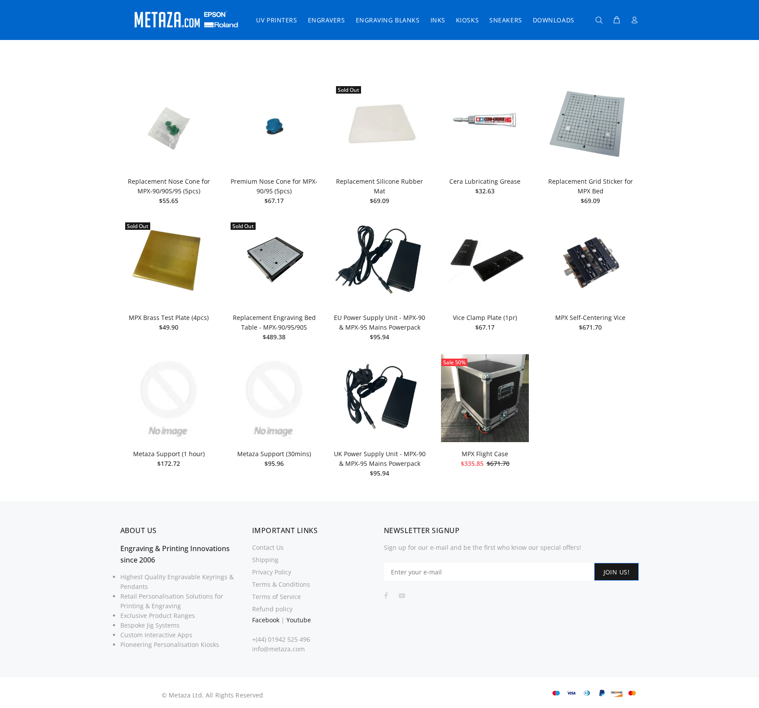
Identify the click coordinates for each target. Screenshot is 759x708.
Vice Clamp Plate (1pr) (485, 317)
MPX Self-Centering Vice (590, 317)
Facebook (265, 620)
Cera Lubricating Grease (484, 181)
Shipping (265, 560)
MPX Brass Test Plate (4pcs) (169, 317)
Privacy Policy (271, 572)
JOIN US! (616, 572)
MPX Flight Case (485, 454)
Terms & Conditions (281, 584)
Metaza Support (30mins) (274, 454)
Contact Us (268, 547)
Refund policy (272, 609)
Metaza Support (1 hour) (169, 454)
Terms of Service (276, 596)
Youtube (298, 620)
